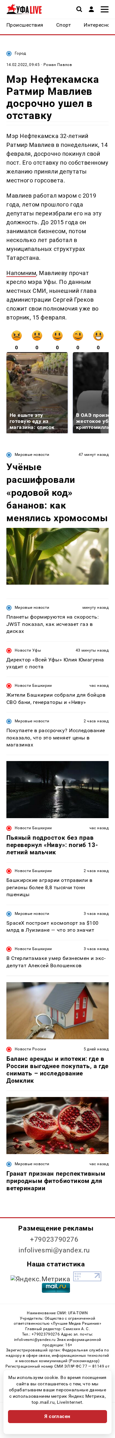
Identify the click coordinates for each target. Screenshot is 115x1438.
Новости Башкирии (33, 685)
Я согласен (57, 1416)
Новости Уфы (28, 650)
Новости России (30, 1049)
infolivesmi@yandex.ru (54, 1250)
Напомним (21, 273)
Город (20, 53)
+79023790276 (54, 1239)
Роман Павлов (57, 64)
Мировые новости (32, 454)
